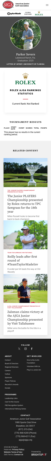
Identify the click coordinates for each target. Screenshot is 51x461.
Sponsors (8, 377)
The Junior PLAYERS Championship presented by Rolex (21, 191)
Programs (10, 394)
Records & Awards (11, 384)
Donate (7, 388)
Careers (8, 370)
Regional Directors (11, 367)
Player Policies (10, 381)
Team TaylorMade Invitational (19, 252)
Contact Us (18, 454)
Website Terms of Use (13, 452)
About (8, 356)
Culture (7, 374)
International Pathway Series (15, 409)
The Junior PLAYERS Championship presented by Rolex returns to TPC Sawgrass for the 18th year (25, 204)
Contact (8, 360)
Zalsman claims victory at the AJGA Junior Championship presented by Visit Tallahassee (25, 318)
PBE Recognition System (14, 405)
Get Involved (34, 356)
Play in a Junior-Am (34, 370)
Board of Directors (11, 363)
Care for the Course (12, 402)
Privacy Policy (18, 449)
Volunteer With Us (33, 366)
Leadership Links (11, 398)
